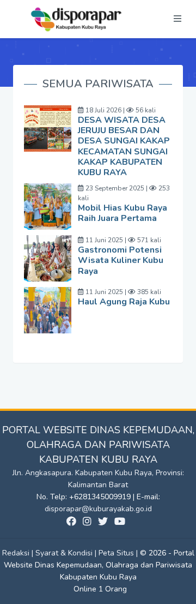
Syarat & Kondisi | (67, 553)
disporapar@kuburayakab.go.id (98, 509)
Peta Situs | (119, 553)
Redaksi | (18, 553)
